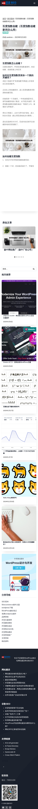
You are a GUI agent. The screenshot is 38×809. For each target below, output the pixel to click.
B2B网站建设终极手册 (13, 720)
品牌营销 (5, 617)
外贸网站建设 (7, 632)
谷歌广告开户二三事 (12, 714)
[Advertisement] (19, 190)
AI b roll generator (11, 743)
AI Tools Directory (11, 746)
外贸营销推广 (7, 635)
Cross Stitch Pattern (12, 755)
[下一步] (32, 240)
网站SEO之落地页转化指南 (15, 729)
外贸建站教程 (7, 623)
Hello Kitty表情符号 (10, 498)
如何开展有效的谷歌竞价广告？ (17, 711)
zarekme (9, 37)
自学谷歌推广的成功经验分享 (16, 695)
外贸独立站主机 (8, 629)
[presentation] (19, 237)
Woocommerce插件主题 (11, 605)
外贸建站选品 (7, 626)
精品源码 (5, 641)
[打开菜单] (34, 3)
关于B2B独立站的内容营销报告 (17, 717)
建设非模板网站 (11, 680)
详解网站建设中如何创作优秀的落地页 (19, 686)
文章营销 (5, 638)
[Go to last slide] (6, 240)
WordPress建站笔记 (9, 611)
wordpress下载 (7, 608)
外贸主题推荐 (7, 620)
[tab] (14, 257)
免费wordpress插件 (9, 614)
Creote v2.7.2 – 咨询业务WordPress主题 (17, 362)
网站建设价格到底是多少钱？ (16, 674)
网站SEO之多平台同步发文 (15, 677)
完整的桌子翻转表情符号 (11, 406)
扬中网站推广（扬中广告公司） (19, 250)
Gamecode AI (10, 752)
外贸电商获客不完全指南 (14, 708)
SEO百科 (5, 32)
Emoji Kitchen (10, 749)
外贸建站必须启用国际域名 (15, 683)
